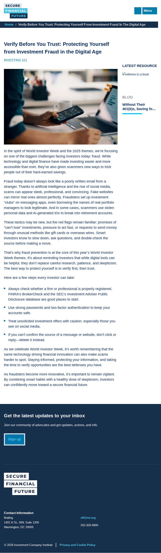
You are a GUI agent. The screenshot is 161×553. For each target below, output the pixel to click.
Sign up (14, 439)
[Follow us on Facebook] (15, 504)
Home (9, 24)
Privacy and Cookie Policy (77, 545)
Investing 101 (15, 60)
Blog (127, 97)
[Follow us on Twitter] (7, 504)
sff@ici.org (88, 517)
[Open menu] (149, 10)
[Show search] (137, 10)
